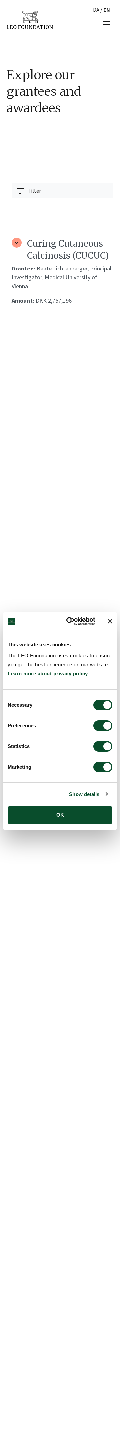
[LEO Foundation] (30, 19)
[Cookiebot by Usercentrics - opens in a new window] (70, 621)
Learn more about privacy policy (48, 673)
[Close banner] (110, 621)
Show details (84, 794)
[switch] (102, 725)
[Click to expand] (17, 243)
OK (60, 815)
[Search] (104, 207)
